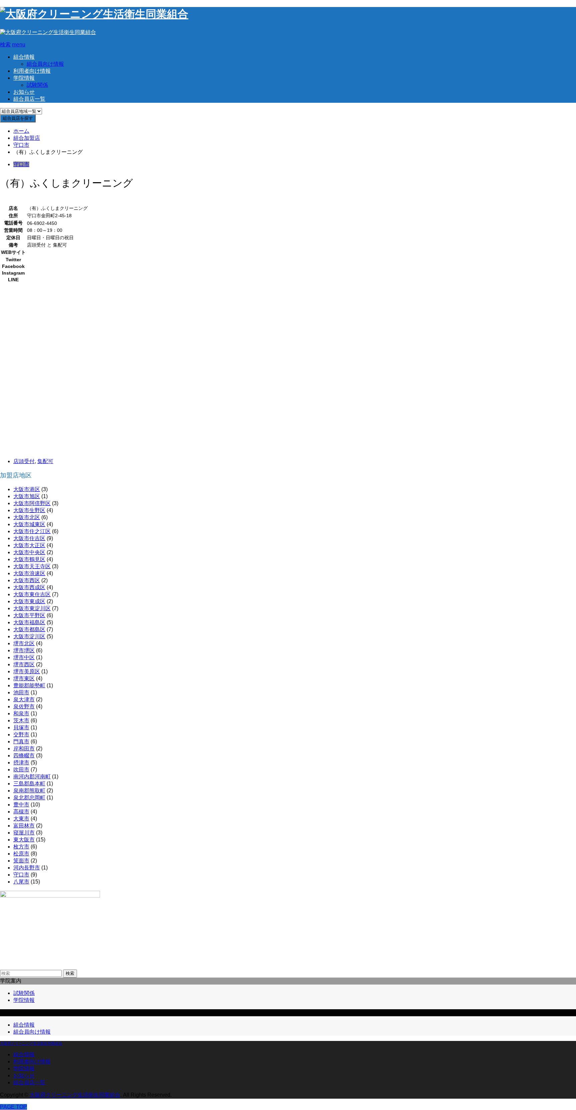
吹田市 (21, 769)
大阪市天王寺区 (32, 566)
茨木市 (21, 720)
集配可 (45, 461)
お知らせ (24, 92)
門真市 (21, 741)
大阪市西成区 (29, 587)
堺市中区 (24, 657)
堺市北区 (24, 643)
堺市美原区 (26, 671)
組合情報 (24, 57)
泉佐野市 (24, 706)
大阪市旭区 (26, 496)
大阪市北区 (26, 517)
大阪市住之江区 (32, 531)
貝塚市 (21, 727)
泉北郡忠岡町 (29, 797)
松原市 (21, 853)
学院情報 (24, 78)
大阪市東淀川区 (32, 608)
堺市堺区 (24, 650)
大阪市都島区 (29, 629)
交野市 (21, 734)
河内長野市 (26, 867)
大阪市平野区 (29, 615)
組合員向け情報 (45, 64)
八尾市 (21, 881)
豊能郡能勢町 (29, 685)
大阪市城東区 (29, 524)
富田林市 (24, 825)
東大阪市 (24, 839)
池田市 (21, 692)
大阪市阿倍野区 (32, 503)
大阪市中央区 (29, 552)
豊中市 (21, 804)
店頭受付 (24, 461)
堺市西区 (24, 664)
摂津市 (21, 762)
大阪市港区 (26, 489)
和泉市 (21, 713)
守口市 (21, 164)
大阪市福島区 (29, 622)
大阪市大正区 (29, 545)
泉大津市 (24, 699)
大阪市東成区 (29, 601)
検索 (70, 973)
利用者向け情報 (32, 71)
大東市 (21, 818)
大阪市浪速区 (29, 573)
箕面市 (21, 860)
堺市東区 (24, 678)
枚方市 (21, 846)
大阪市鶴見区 (29, 559)
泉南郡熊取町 (29, 790)
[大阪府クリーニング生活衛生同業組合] (94, 14)
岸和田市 (24, 748)
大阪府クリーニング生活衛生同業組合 (31, 1043)
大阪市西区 (26, 580)
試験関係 (37, 85)
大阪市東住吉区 (32, 594)
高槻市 (21, 811)
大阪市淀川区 (29, 636)
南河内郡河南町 (32, 776)
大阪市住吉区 (29, 538)
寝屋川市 (24, 832)
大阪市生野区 (29, 510)
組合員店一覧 (29, 99)
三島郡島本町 (29, 783)
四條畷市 (24, 755)
